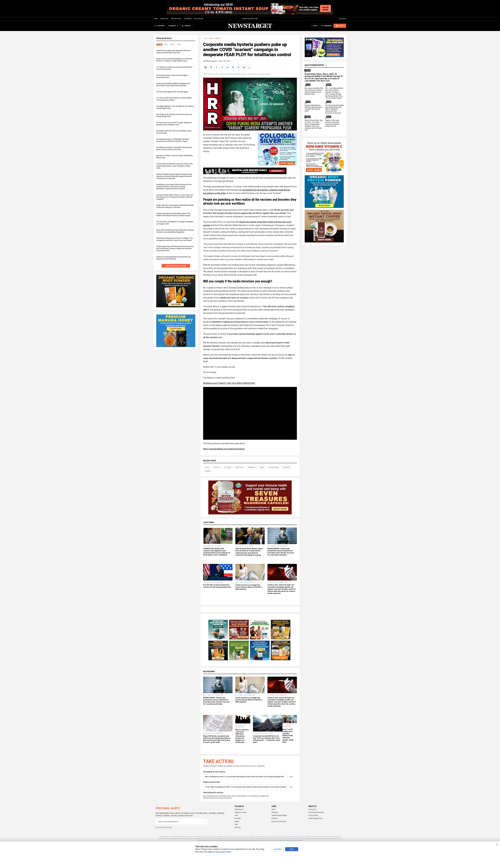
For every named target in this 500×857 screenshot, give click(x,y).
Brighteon (164, 18)
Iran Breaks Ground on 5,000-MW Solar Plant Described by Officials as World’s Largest (172, 140)
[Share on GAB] (227, 67)
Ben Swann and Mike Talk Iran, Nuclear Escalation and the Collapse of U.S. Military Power (314, 91)
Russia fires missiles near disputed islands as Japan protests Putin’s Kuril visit (173, 52)
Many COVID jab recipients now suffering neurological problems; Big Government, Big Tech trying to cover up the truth (217, 739)
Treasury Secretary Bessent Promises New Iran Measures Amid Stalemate (173, 258)
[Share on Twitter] (217, 67)
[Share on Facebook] (211, 67)
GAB (236, 824)
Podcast (274, 818)
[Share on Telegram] (222, 67)
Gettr (236, 815)
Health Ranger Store (315, 818)
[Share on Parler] (233, 67)
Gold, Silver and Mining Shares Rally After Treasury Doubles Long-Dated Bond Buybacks (175, 231)
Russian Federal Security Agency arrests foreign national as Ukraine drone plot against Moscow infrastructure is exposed (174, 176)
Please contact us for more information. (217, 798)
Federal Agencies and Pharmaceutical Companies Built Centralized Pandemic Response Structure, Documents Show (174, 248)
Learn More (278, 849)
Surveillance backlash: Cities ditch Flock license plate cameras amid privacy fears (174, 148)
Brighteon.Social (240, 812)
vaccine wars (252, 74)
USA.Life (238, 827)
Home (156, 18)
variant (267, 74)
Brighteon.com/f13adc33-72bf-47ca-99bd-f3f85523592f (229, 383)
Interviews (187, 18)
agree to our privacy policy (219, 851)
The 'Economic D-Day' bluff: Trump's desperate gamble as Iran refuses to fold (174, 124)
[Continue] (205, 821)
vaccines (261, 74)
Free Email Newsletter (316, 812)
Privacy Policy (313, 815)
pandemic (238, 74)
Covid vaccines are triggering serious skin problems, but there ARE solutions (248, 587)
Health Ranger (215, 38)
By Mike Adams (210, 61)
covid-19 (216, 74)
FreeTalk (238, 818)
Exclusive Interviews (278, 821)
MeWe (237, 821)
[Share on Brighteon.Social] (206, 67)
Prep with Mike (176, 18)
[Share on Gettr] (244, 67)
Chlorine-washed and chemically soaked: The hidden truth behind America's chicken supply (173, 214)
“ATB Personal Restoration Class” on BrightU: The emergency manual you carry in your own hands (174, 239)
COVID (210, 74)
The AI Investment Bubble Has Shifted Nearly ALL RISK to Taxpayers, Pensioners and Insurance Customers (334, 109)
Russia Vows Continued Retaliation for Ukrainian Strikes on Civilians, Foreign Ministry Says (174, 60)
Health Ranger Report (314, 65)
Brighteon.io (239, 809)
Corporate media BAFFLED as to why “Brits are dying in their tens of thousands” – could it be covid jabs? (266, 739)
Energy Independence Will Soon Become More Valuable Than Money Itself (313, 108)
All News (274, 812)
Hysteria (223, 74)
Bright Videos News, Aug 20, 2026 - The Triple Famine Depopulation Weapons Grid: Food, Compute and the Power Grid (314, 125)
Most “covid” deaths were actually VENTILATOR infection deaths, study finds (287, 735)
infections (230, 74)
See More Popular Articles (176, 266)
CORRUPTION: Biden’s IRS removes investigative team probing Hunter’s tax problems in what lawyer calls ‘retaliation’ (216, 552)
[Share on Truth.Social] (238, 67)
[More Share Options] (249, 67)
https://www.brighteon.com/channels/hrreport (224, 449)
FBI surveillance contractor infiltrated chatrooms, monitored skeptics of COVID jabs (242, 736)
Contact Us (312, 809)
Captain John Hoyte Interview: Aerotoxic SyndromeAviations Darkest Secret (332, 123)
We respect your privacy (164, 827)
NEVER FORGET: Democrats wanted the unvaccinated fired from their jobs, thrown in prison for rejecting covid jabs (280, 552)
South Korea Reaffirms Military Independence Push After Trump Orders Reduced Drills (173, 84)
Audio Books (198, 18)
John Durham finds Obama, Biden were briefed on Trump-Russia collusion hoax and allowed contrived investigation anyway (249, 552)
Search (343, 18)
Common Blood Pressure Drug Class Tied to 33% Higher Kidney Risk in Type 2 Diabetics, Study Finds (174, 166)
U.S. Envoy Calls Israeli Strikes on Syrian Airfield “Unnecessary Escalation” (174, 99)
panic (245, 74)
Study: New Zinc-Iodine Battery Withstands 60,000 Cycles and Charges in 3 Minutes (174, 206)
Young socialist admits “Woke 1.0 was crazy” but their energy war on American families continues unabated (174, 197)
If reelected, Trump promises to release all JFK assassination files (217, 586)
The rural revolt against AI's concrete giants (172, 92)
